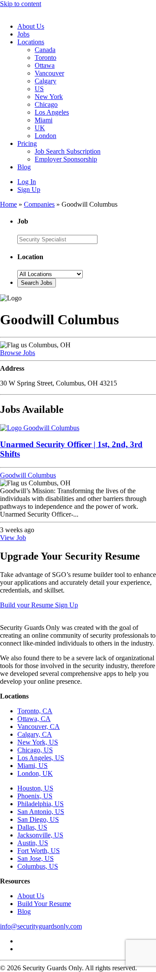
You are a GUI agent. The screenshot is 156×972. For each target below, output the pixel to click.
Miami (43, 120)
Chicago (46, 104)
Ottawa (45, 65)
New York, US (37, 742)
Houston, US (35, 788)
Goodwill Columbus (28, 475)
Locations (30, 42)
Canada (45, 49)
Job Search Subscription (68, 151)
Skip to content (20, 3)
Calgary (45, 81)
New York (49, 96)
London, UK (35, 773)
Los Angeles (52, 112)
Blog (24, 167)
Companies (39, 204)
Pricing (27, 143)
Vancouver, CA (38, 726)
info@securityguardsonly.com (41, 926)
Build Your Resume (44, 903)
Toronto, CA (34, 711)
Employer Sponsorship (66, 159)
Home (8, 204)
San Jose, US (35, 858)
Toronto (45, 57)
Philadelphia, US (40, 803)
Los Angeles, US (40, 757)
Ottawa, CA (34, 718)
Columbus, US (37, 866)
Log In (26, 181)
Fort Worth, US (38, 850)
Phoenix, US (34, 796)
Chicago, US (35, 750)
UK (40, 128)
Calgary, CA (34, 734)
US (39, 88)
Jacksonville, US (40, 835)
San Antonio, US (40, 811)
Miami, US (32, 765)
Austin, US (32, 843)
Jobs (23, 34)
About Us (30, 26)
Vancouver (49, 73)
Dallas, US (32, 827)
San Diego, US (38, 819)
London (45, 135)
